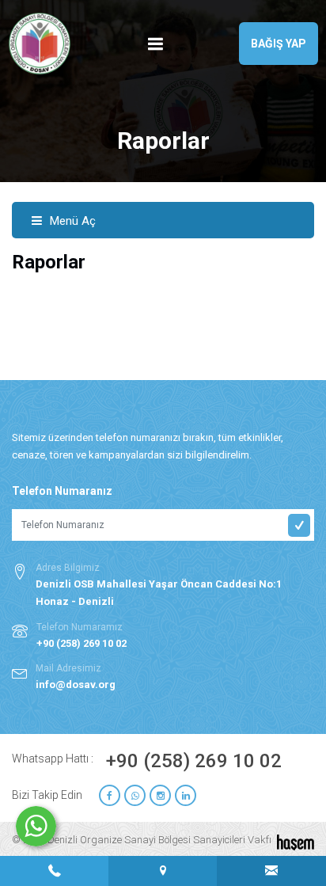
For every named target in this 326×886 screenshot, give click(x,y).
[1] (155, 44)
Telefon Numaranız (62, 491)
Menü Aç (71, 221)
